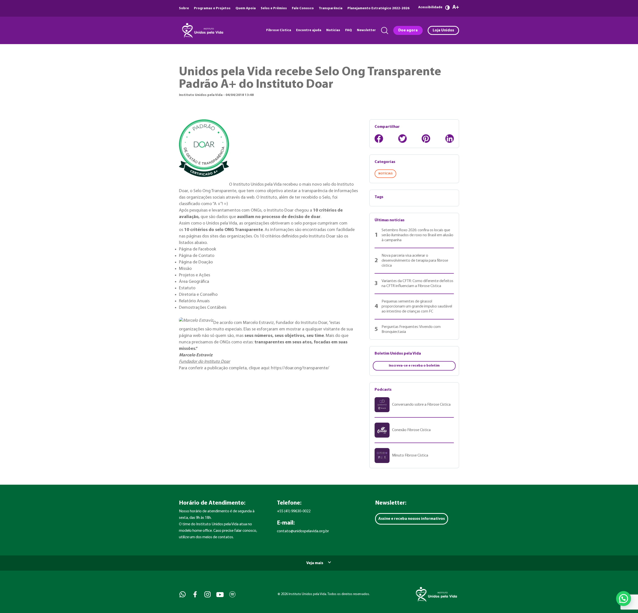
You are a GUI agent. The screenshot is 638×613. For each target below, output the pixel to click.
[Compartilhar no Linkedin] (449, 138)
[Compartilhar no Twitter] (402, 138)
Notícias (333, 30)
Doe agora (408, 30)
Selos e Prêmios (274, 8)
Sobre (184, 8)
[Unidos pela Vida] (202, 30)
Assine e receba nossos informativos (411, 519)
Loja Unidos (443, 30)
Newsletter (366, 30)
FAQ (348, 30)
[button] (623, 598)
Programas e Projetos (212, 8)
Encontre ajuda (308, 30)
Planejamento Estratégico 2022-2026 (378, 8)
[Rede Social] (182, 594)
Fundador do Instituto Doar (204, 361)
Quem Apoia (246, 8)
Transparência (330, 8)
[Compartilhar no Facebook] (379, 138)
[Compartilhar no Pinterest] (426, 138)
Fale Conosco (303, 8)
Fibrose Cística (278, 30)
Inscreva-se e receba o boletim (414, 366)
